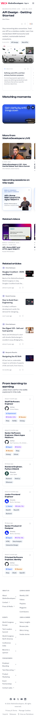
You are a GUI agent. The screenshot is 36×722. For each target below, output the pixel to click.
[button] (6, 60)
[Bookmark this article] (23, 287)
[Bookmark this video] (25, 24)
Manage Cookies (25, 710)
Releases (13, 714)
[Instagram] (14, 699)
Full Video (29, 120)
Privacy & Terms (11, 710)
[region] (18, 54)
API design (14, 42)
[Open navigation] (33, 3)
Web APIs (25, 42)
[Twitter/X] (18, 699)
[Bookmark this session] (29, 190)
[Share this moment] (25, 69)
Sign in (26, 3)
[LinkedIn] (25, 699)
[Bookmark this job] (30, 399)
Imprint (5, 714)
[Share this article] (20, 287)
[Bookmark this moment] (28, 69)
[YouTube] (22, 699)
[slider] (18, 57)
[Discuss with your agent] (31, 24)
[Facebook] (11, 699)
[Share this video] (22, 24)
